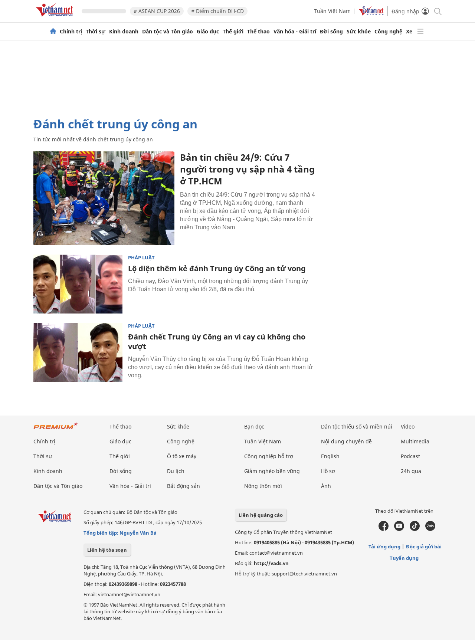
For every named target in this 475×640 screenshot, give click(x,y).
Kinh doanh (123, 31)
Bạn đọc (254, 426)
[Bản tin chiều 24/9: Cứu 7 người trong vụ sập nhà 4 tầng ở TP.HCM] (103, 198)
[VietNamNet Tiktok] (415, 529)
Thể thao (258, 31)
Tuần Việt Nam (332, 10)
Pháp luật (141, 257)
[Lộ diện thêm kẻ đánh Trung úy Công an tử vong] (77, 284)
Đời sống (331, 31)
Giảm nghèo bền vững (272, 471)
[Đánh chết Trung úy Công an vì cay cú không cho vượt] (77, 352)
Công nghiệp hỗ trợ (268, 456)
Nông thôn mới (263, 485)
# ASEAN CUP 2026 (157, 10)
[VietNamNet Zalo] (430, 529)
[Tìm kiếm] (437, 11)
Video (408, 426)
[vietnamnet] (55, 18)
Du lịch (175, 471)
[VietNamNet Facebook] (384, 529)
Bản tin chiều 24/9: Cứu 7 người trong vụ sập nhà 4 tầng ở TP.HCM (247, 169)
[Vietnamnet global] (371, 13)
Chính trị (71, 31)
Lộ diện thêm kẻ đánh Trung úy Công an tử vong (217, 268)
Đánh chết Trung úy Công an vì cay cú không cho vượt (216, 341)
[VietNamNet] (53, 31)
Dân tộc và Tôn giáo (167, 31)
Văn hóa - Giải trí (294, 31)
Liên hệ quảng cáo (261, 515)
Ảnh (326, 485)
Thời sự (95, 31)
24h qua (411, 471)
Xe (409, 31)
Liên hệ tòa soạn (107, 550)
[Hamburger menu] (420, 31)
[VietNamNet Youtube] (399, 529)
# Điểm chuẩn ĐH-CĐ (217, 10)
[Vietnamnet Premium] (55, 429)
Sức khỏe (359, 31)
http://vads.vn (271, 563)
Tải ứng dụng (384, 546)
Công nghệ (388, 31)
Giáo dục (208, 31)
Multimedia (415, 441)
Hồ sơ (328, 471)
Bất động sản (183, 485)
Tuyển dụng (404, 558)
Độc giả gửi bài (424, 546)
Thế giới (233, 31)
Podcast (410, 456)
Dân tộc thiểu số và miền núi (356, 426)
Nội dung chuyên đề (346, 441)
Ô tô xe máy (181, 456)
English (330, 456)
